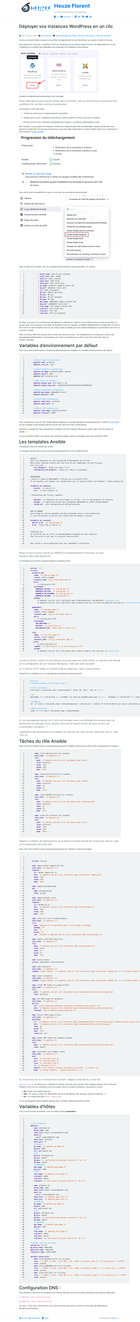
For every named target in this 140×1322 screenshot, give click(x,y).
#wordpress (90, 36)
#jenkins (107, 36)
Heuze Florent (72, 6)
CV (57, 16)
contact (67, 16)
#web (74, 36)
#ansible (99, 36)
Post (114, 422)
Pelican (114, 1318)
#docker (81, 36)
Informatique (46, 36)
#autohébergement (63, 36)
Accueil (24, 1318)
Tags (46, 1318)
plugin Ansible (38, 132)
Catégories (35, 1318)
